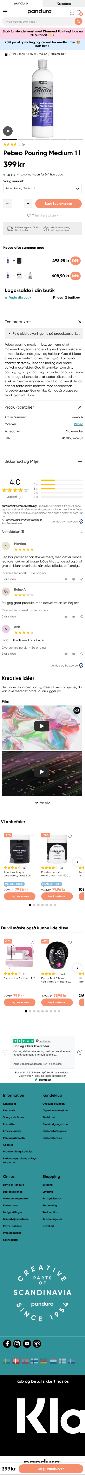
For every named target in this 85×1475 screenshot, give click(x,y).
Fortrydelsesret (51, 1198)
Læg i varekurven (58, 203)
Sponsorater (10, 1239)
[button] (7, 203)
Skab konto (49, 1117)
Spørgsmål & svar (14, 1117)
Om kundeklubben (53, 1103)
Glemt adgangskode (55, 1124)
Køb (75, 260)
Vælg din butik (20, 297)
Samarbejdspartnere (15, 1219)
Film (5, 701)
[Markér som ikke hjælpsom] (74, 579)
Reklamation (50, 1212)
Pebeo (78, 424)
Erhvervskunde (12, 1131)
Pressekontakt (12, 1232)
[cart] (78, 12)
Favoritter (9, 1124)
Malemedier (58, 54)
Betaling (47, 1184)
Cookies (8, 1144)
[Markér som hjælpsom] (66, 579)
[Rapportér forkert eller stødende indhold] (81, 579)
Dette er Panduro (13, 1184)
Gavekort (48, 1226)
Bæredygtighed (12, 1191)
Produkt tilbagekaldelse (17, 1151)
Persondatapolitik (14, 1137)
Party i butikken (12, 1226)
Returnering (49, 1205)
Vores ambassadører (16, 1198)
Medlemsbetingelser (54, 1131)
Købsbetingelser (52, 1219)
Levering (47, 1191)
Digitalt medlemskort (55, 1110)
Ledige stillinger (12, 1212)
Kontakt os (9, 1103)
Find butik (9, 1110)
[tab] (9, 139)
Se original (38, 573)
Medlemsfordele (52, 1137)
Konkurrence (10, 1205)
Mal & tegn (18, 54)
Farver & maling (37, 54)
